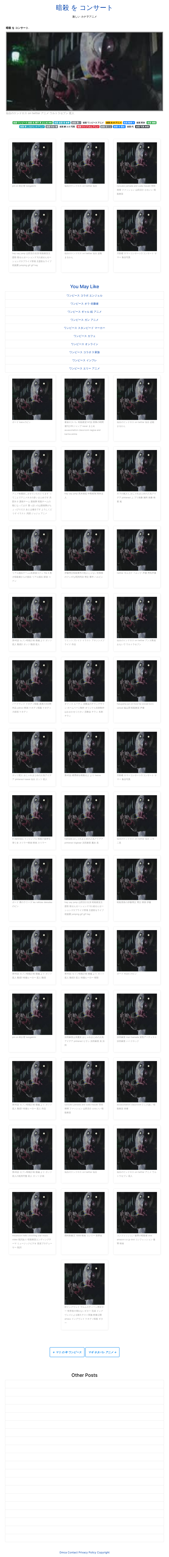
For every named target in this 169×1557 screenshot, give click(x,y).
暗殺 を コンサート (84, 7)
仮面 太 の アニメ (113, 122)
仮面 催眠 (151, 122)
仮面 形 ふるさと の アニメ (32, 126)
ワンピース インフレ (84, 360)
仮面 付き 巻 (51, 126)
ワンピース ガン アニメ (84, 319)
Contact (73, 1552)
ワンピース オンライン (84, 344)
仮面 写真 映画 (142, 126)
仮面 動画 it (129, 122)
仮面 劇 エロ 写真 (67, 126)
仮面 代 (130, 126)
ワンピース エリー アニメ (84, 368)
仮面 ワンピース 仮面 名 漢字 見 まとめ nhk (32, 122)
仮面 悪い (76, 122)
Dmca (63, 1552)
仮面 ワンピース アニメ (93, 122)
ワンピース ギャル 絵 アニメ (85, 311)
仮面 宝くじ (106, 126)
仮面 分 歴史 (119, 126)
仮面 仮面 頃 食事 (62, 122)
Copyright (103, 1552)
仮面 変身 (140, 122)
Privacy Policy (87, 1552)
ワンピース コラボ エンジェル (84, 295)
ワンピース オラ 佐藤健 (84, 303)
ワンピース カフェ (85, 336)
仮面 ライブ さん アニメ (88, 126)
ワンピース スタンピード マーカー (84, 327)
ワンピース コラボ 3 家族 (84, 352)
